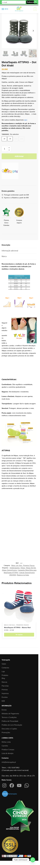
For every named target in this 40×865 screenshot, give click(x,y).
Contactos (5, 668)
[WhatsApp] (26, 785)
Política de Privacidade (10, 721)
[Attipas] (10, 171)
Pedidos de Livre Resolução (12, 725)
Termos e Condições (9, 717)
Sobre (4, 664)
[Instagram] (4, 785)
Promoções (6, 732)
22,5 (21, 139)
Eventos (5, 697)
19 (4, 139)
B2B (3, 701)
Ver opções (19, 634)
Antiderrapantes (15, 568)
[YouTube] (19, 785)
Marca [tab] (4, 256)
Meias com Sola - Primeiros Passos (23, 565)
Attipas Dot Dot (31, 568)
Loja (3, 671)
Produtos (5, 675)
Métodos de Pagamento (10, 714)
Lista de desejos (7, 753)
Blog (3, 678)
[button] (9, 147)
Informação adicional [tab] (10, 251)
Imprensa (5, 693)
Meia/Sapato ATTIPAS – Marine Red (17, 627)
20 (10, 139)
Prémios (5, 690)
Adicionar (19, 156)
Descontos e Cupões (9, 729)
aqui (25, 120)
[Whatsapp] (32, 859)
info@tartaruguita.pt (9, 762)
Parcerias (5, 686)
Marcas (4, 682)
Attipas (23, 568)
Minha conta (6, 742)
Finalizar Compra (8, 749)
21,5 (15, 139)
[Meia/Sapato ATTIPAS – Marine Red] (19, 605)
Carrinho (5, 746)
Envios (4, 710)
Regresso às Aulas (23, 575)
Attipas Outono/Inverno (9, 570)
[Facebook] (11, 785)
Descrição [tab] (6, 245)
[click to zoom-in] (19, 30)
